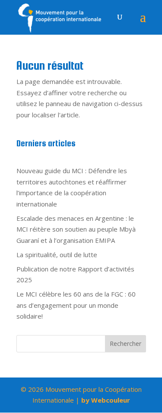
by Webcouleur (105, 400)
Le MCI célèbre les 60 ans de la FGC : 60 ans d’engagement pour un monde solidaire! (76, 305)
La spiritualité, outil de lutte (56, 254)
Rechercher (125, 343)
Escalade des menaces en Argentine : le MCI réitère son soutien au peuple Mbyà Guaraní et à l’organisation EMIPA (76, 229)
